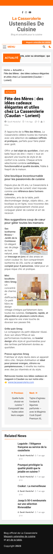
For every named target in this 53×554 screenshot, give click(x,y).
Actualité (10, 92)
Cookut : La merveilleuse (32, 486)
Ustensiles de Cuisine (26, 26)
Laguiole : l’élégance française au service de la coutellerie (32, 447)
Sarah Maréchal (13, 121)
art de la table (14, 539)
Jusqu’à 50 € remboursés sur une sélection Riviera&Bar (32, 504)
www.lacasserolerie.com (21, 382)
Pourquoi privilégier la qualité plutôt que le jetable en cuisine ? (30, 468)
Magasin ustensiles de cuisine (19, 536)
